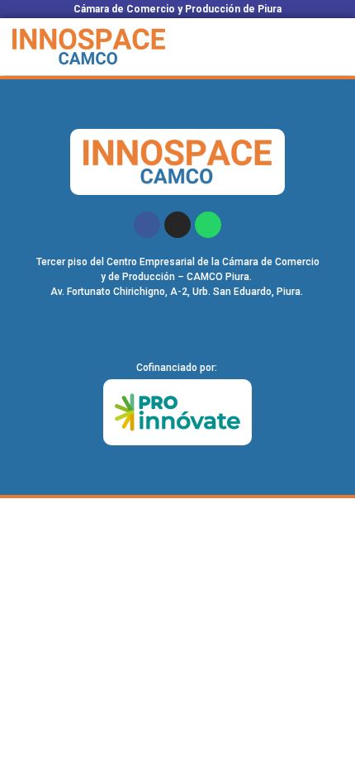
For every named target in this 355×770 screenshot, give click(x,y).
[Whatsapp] (208, 225)
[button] (334, 46)
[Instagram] (177, 225)
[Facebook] (147, 225)
